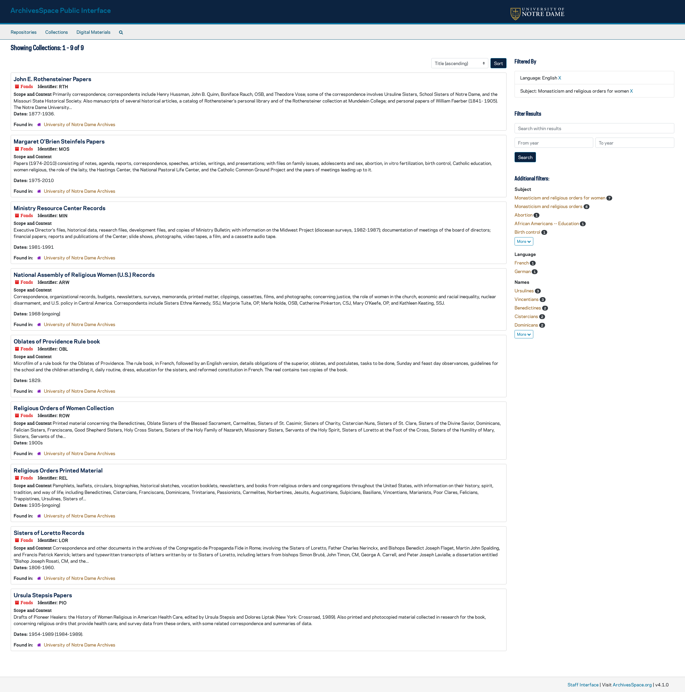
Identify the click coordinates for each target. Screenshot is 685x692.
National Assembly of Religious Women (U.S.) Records (84, 274)
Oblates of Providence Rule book (57, 341)
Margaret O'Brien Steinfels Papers (59, 141)
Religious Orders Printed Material (58, 470)
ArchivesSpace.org (632, 684)
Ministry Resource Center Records (59, 207)
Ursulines (525, 290)
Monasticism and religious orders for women (560, 198)
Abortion (524, 215)
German (523, 271)
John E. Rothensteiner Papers (52, 78)
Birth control (528, 232)
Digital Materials (94, 32)
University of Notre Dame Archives (79, 124)
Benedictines (528, 308)
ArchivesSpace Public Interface (60, 10)
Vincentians (527, 299)
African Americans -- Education (547, 223)
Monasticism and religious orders (549, 206)
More (522, 241)
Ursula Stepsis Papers (43, 595)
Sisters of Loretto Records (49, 532)
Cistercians (527, 316)
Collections (56, 32)
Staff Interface (583, 684)
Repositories (24, 32)
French (522, 263)
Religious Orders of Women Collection (64, 407)
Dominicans (527, 325)
